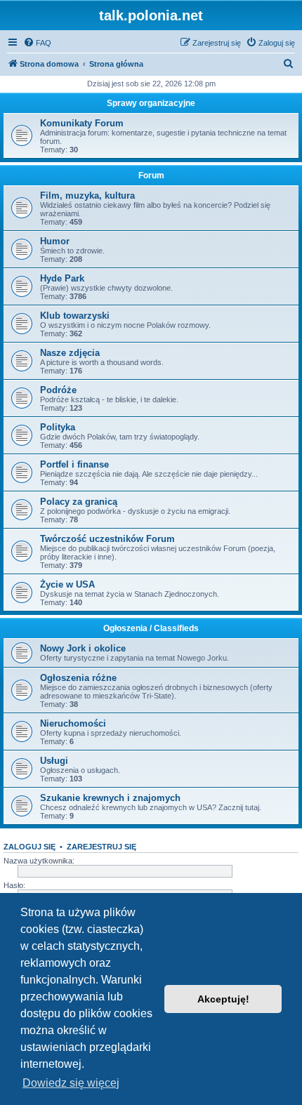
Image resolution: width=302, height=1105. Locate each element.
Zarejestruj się (101, 846)
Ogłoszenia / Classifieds (151, 628)
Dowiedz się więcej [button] (70, 1083)
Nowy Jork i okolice (83, 648)
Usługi (54, 760)
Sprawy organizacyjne (151, 103)
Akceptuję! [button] (223, 999)
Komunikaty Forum (82, 123)
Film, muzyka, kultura (87, 195)
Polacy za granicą (78, 501)
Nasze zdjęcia (70, 353)
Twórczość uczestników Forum (107, 539)
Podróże (58, 390)
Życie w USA (67, 584)
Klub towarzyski (75, 315)
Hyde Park (62, 278)
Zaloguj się (29, 846)
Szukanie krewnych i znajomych (110, 798)
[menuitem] (37, 42)
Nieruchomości (73, 723)
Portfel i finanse (74, 464)
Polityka (57, 427)
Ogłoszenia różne (78, 678)
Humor (55, 241)
